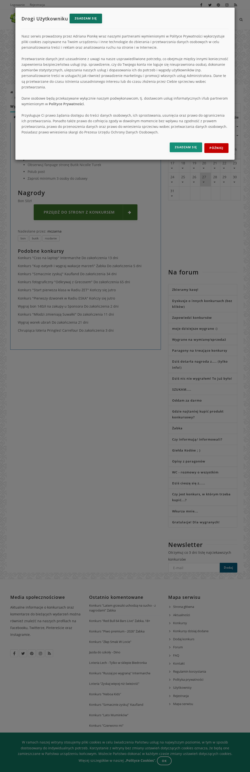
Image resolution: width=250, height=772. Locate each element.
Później (216, 148)
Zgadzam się (86, 18)
